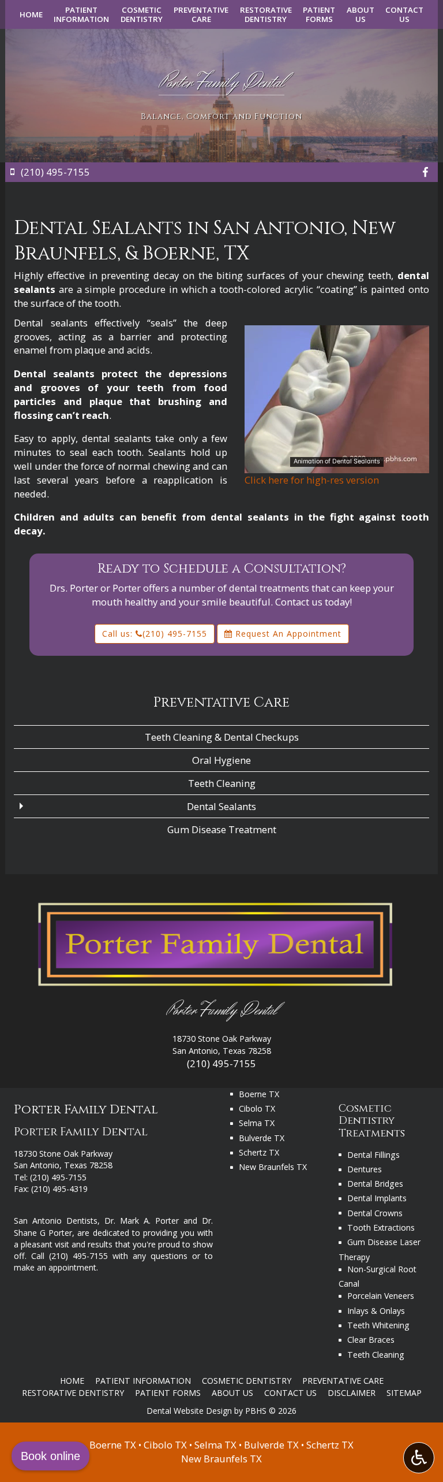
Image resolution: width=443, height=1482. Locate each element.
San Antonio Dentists (55, 1220)
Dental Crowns (375, 1213)
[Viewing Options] (418, 1457)
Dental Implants (377, 1198)
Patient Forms (168, 1392)
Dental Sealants (221, 806)
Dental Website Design (189, 1410)
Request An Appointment (286, 633)
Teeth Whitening (378, 1325)
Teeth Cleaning (222, 783)
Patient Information (143, 1380)
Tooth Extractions (381, 1227)
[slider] (336, 464)
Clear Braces (371, 1339)
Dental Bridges (375, 1183)
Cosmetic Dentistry (246, 1380)
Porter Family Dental (221, 1010)
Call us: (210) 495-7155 (154, 633)
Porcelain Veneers (380, 1295)
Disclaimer (352, 1392)
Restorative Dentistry (73, 1392)
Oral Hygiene (221, 760)
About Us (232, 1392)
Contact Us (290, 1392)
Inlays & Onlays (376, 1310)
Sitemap (404, 1392)
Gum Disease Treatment (221, 829)
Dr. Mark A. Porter (141, 1220)
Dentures (364, 1169)
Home (31, 14)
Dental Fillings (373, 1154)
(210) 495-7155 (221, 1063)
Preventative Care (221, 702)
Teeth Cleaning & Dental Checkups (222, 737)
